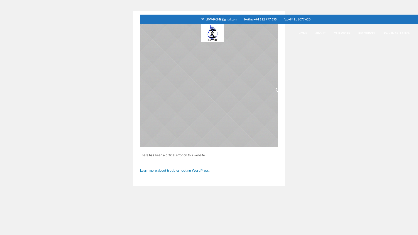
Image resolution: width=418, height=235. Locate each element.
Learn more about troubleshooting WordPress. (174, 170)
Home (281, 102)
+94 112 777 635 (265, 19)
